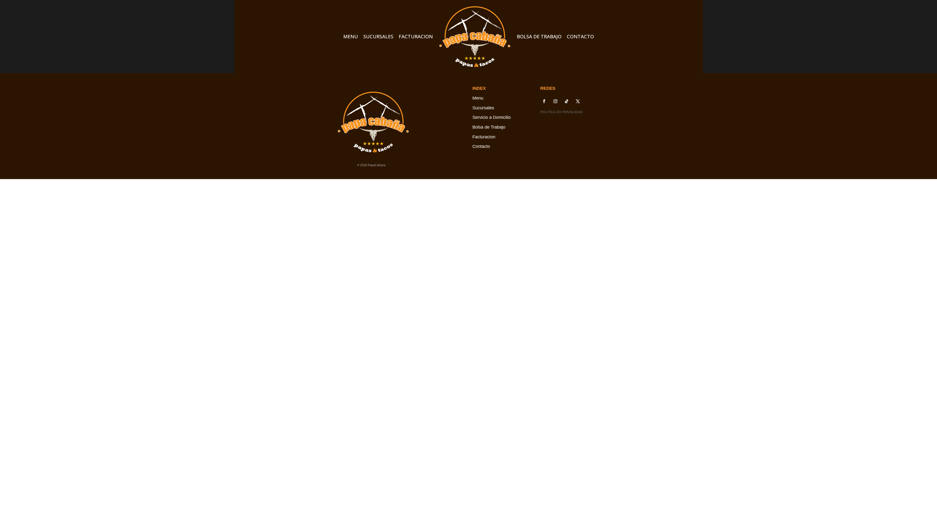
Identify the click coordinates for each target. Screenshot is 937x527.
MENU (350, 36)
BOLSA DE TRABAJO (539, 36)
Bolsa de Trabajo (488, 127)
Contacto (481, 146)
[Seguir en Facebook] (544, 101)
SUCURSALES (378, 36)
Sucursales (483, 107)
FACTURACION (416, 36)
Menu (477, 98)
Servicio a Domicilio (491, 117)
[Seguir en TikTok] (566, 101)
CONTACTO (580, 36)
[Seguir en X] (578, 101)
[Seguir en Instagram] (555, 101)
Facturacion (483, 136)
